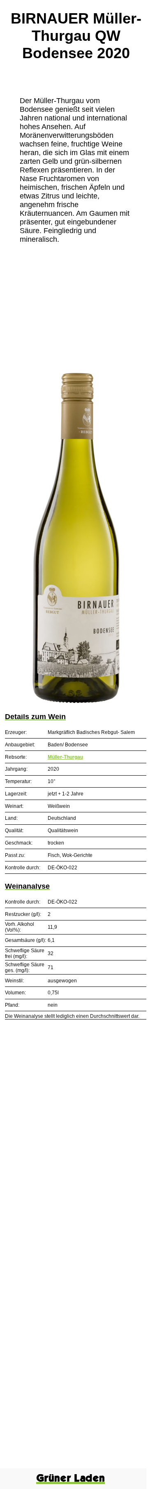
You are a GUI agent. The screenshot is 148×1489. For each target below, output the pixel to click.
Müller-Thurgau (65, 757)
